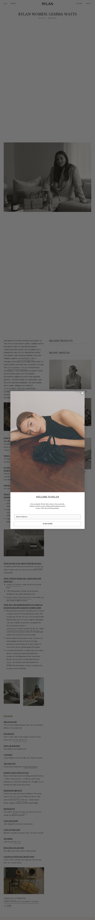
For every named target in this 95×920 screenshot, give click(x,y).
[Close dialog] (82, 393)
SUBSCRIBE (48, 524)
